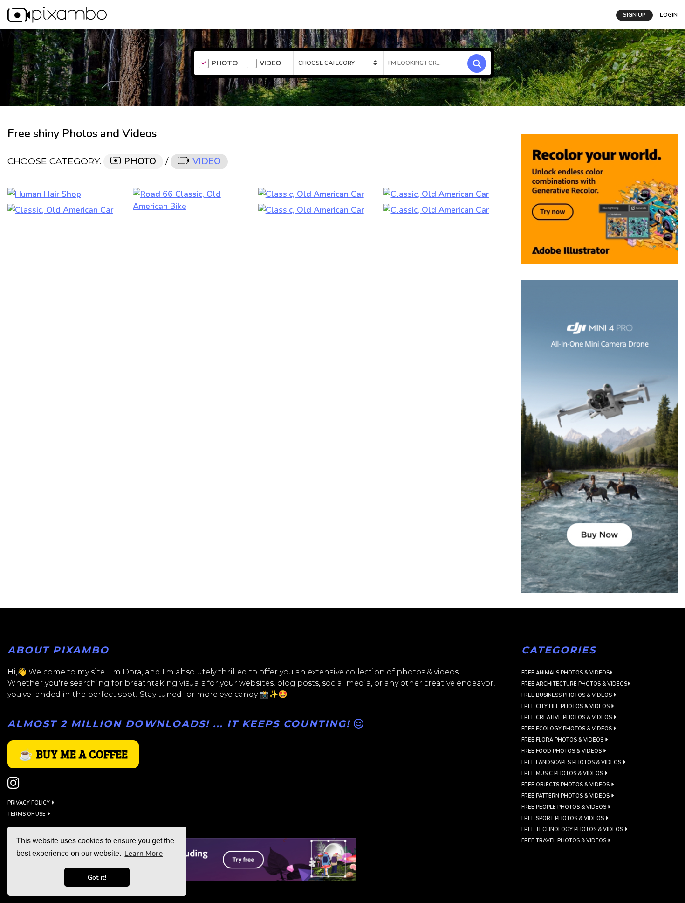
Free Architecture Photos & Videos (574, 684)
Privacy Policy (29, 802)
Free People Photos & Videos (564, 807)
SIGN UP (634, 15)
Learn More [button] (143, 853)
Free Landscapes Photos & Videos (572, 762)
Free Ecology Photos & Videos (567, 728)
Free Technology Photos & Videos (572, 829)
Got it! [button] (97, 877)
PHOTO (225, 63)
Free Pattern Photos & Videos (566, 795)
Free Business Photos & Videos (567, 695)
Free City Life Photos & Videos (566, 706)
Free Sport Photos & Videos (563, 818)
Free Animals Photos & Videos (565, 672)
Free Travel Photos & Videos (564, 840)
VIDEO (270, 63)
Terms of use (27, 814)
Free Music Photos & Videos (562, 773)
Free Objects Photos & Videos (566, 784)
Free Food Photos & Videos (562, 751)
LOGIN (669, 15)
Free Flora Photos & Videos (563, 739)
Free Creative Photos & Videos (567, 717)
